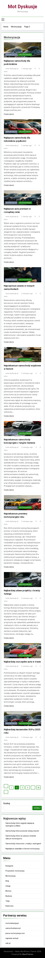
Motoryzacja (11, 55)
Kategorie (9, 866)
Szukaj (6, 803)
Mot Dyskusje (22, 6)
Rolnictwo (9, 906)
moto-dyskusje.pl (12, 68)
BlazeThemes (27, 954)
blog (7, 881)
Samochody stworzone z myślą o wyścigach (23, 844)
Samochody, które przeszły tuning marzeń (22, 831)
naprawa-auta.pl (12, 938)
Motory (8, 891)
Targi (7, 901)
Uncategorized (25, 55)
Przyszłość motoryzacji (15, 871)
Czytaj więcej (9, 114)
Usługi (8, 886)
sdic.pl (8, 943)
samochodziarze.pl (13, 928)
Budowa (9, 896)
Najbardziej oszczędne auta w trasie (22, 661)
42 (38, 788)
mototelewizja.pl (12, 923)
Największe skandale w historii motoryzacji (22, 849)
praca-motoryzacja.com (15, 933)
